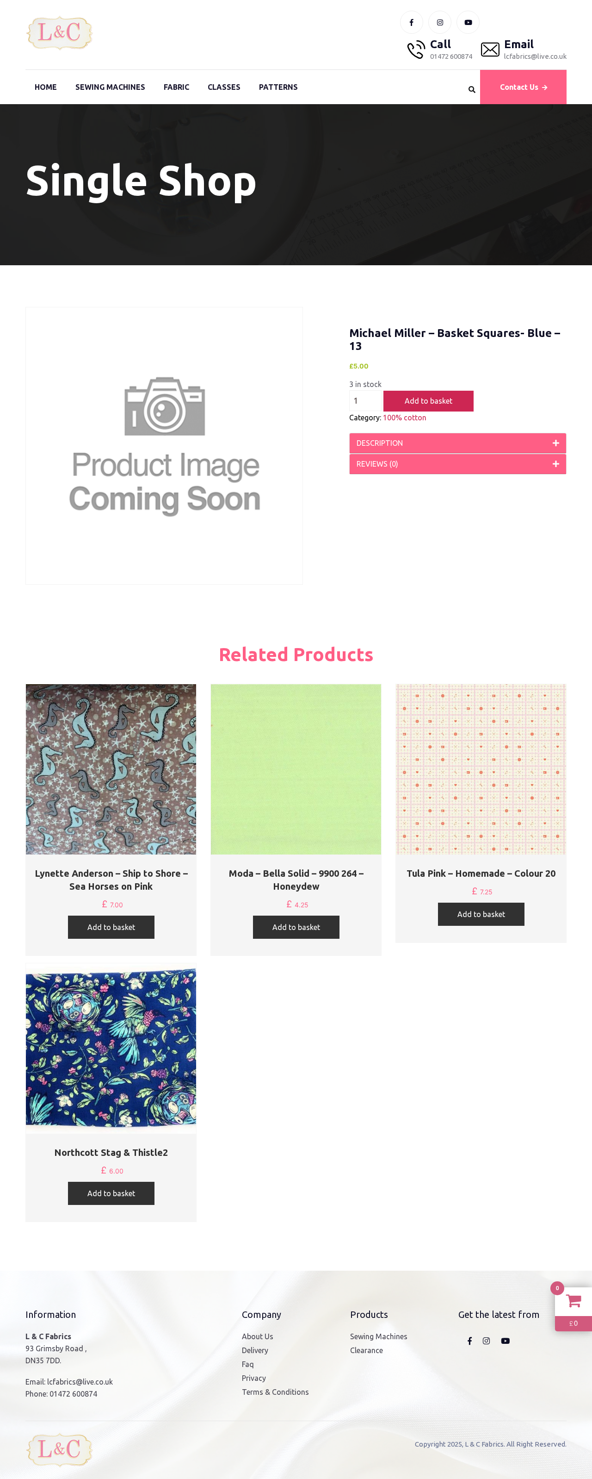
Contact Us (519, 87)
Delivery (255, 1350)
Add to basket (428, 401)
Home (46, 87)
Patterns (278, 87)
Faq (248, 1364)
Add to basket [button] (111, 927)
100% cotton (404, 417)
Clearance (366, 1350)
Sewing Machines (110, 87)
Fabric (176, 87)
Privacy (254, 1378)
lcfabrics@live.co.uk (80, 1382)
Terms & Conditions (275, 1392)
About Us (257, 1336)
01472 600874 (73, 1394)
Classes (224, 87)
